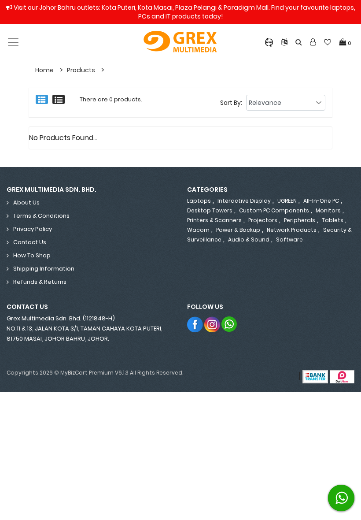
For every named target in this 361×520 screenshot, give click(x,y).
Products (81, 70)
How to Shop (32, 255)
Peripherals (299, 220)
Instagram (212, 324)
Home (44, 70)
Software (289, 239)
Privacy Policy (32, 229)
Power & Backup (238, 230)
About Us (26, 202)
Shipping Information (43, 268)
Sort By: (231, 102)
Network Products (292, 230)
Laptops (199, 200)
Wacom (198, 230)
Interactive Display (244, 200)
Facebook (195, 324)
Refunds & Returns (39, 282)
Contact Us (29, 242)
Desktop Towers (209, 210)
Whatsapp (229, 324)
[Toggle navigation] (13, 42)
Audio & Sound (248, 239)
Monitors (328, 210)
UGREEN (287, 200)
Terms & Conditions (41, 216)
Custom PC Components (274, 210)
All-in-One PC (321, 200)
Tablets (332, 220)
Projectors (262, 220)
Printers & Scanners (214, 220)
